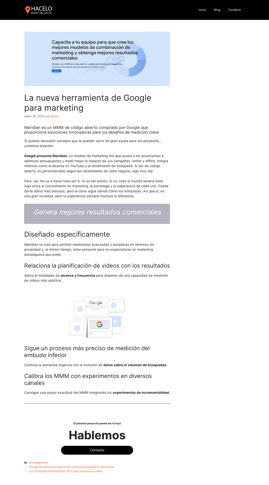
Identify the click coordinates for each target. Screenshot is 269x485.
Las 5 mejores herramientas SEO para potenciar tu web (65, 471)
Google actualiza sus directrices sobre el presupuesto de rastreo (71, 466)
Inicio (202, 10)
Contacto (234, 10)
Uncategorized (38, 462)
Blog (217, 10)
